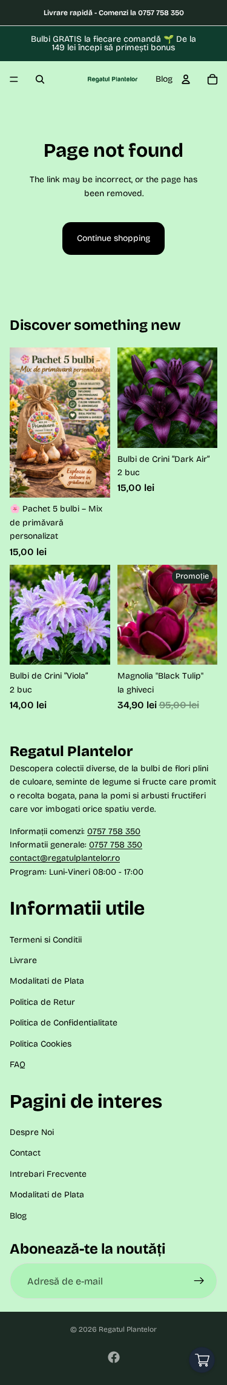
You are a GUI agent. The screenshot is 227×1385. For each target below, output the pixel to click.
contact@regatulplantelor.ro (65, 858)
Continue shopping (113, 238)
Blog (164, 79)
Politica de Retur (42, 1002)
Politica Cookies (40, 1044)
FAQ (17, 1064)
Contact (25, 1153)
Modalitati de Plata (47, 981)
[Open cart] (202, 1360)
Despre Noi (32, 1132)
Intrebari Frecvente (48, 1174)
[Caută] (40, 79)
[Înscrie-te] (199, 1281)
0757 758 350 (113, 831)
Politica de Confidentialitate (63, 1023)
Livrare (23, 960)
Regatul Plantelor (128, 1329)
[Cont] (186, 79)
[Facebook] (114, 1357)
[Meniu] (14, 79)
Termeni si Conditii (46, 940)
